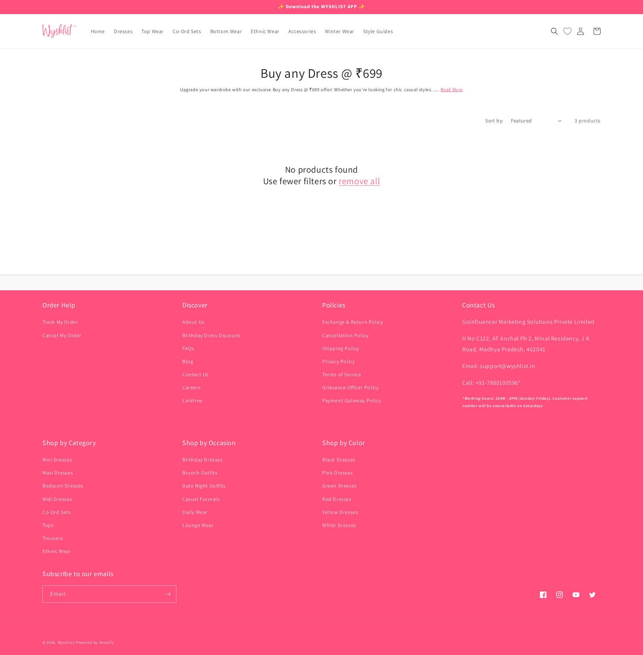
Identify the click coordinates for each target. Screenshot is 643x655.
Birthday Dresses (202, 459)
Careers (191, 387)
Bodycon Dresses (62, 485)
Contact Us (195, 374)
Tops (48, 525)
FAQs (188, 348)
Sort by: (494, 120)
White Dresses (339, 525)
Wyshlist (66, 642)
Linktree (192, 400)
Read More (452, 89)
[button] (554, 31)
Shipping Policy (340, 348)
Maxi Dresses (57, 472)
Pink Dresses (337, 472)
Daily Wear (195, 512)
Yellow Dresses (340, 512)
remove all (359, 181)
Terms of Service (341, 374)
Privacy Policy (338, 361)
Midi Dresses (57, 499)
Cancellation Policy (345, 335)
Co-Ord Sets (56, 512)
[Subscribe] (168, 594)
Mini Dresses (57, 459)
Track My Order (60, 322)
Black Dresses (338, 459)
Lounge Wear (198, 525)
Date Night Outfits (204, 485)
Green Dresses (339, 485)
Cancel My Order (61, 335)
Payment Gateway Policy (351, 400)
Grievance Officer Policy (350, 387)
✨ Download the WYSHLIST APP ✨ (321, 6)
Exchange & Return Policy (352, 322)
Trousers (52, 538)
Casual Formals (201, 499)
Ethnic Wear (56, 551)
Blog (187, 361)
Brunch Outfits (199, 472)
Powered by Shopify (95, 642)
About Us (193, 322)
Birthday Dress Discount (211, 335)
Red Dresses (337, 499)
